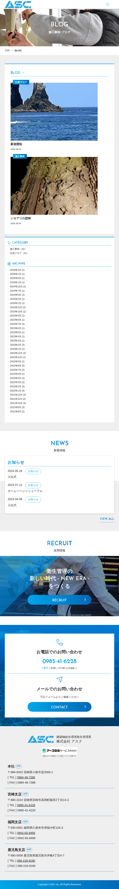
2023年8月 (15, 320)
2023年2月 (15, 345)
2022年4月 (15, 378)
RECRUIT (59, 600)
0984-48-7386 (26, 777)
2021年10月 (16, 403)
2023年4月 (15, 336)
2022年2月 (15, 386)
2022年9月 (15, 361)
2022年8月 (15, 365)
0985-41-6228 (59, 662)
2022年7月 (15, 370)
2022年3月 (15, 382)
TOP (7, 50)
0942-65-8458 (26, 832)
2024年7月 (15, 291)
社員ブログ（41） (19, 253)
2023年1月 (15, 349)
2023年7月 (15, 324)
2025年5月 (15, 278)
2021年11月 (16, 399)
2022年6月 (15, 374)
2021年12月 (16, 395)
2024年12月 (16, 286)
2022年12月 (16, 353)
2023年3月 (15, 340)
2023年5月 (15, 332)
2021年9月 (15, 407)
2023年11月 (16, 307)
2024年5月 (15, 295)
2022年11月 (16, 357)
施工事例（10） (18, 249)
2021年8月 (15, 411)
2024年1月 (15, 303)
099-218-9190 (26, 860)
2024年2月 (15, 299)
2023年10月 (16, 311)
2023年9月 (15, 315)
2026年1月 (15, 274)
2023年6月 (15, 328)
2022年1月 (15, 390)
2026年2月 (15, 270)
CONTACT (59, 707)
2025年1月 (15, 282)
